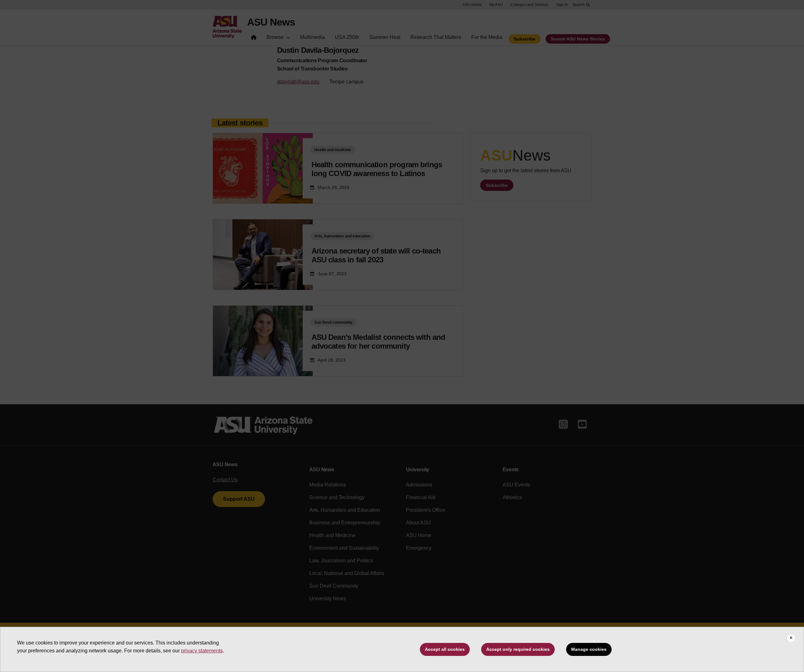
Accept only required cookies (518, 649)
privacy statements (202, 650)
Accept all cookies (445, 649)
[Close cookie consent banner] (791, 638)
